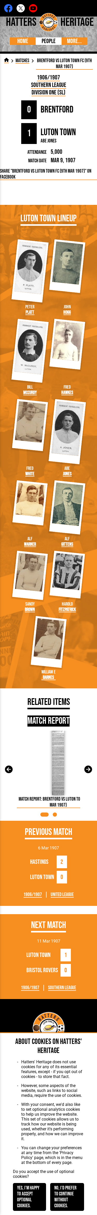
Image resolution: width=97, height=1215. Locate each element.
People (49, 41)
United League (62, 895)
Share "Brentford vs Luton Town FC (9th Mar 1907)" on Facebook (45, 174)
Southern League (48, 85)
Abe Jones (48, 141)
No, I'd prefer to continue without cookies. (65, 1197)
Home (22, 41)
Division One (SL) (48, 92)
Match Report (48, 721)
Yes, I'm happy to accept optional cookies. (28, 1197)
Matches (22, 61)
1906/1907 (48, 77)
